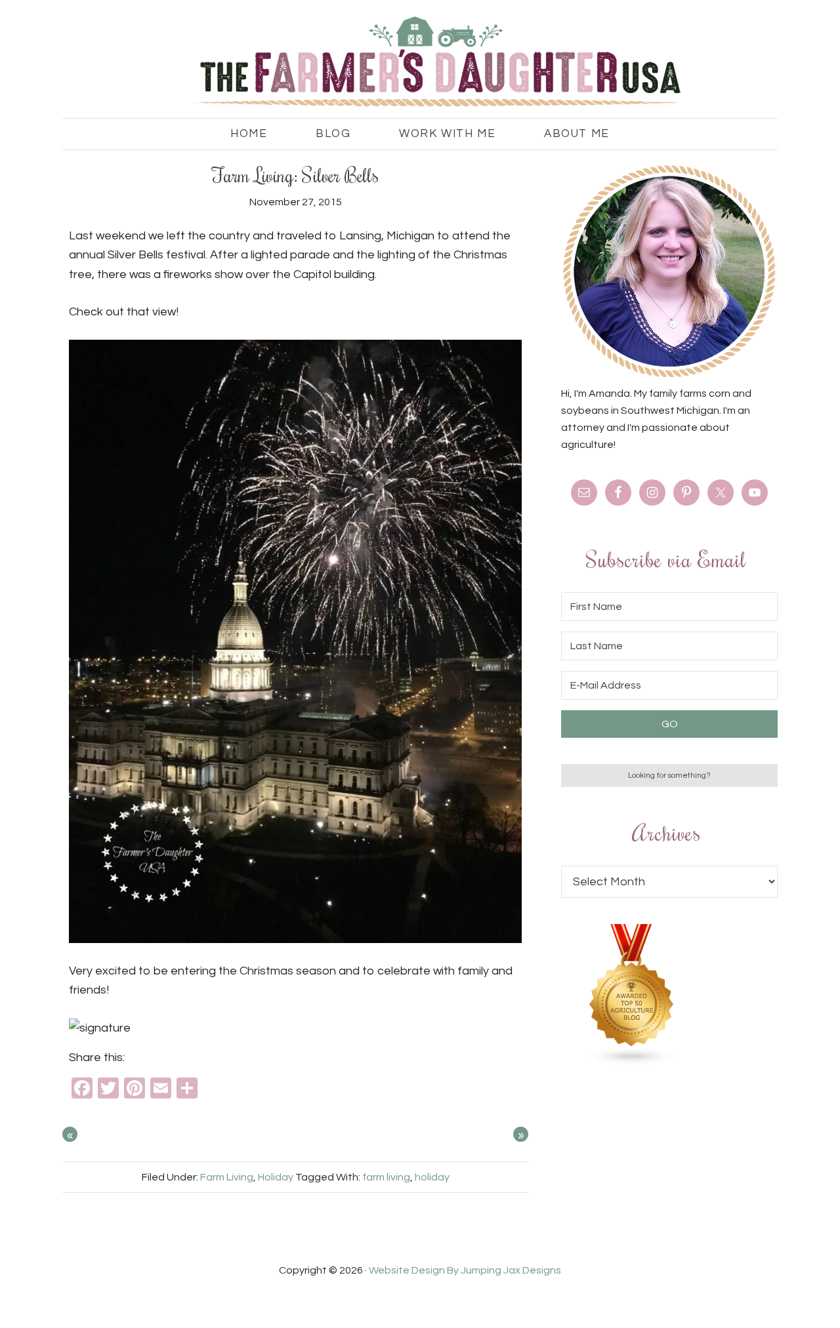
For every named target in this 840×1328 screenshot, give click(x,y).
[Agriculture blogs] (632, 1062)
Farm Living (226, 1177)
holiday (432, 1177)
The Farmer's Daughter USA (420, 62)
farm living (386, 1177)
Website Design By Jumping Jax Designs (465, 1270)
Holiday (275, 1177)
